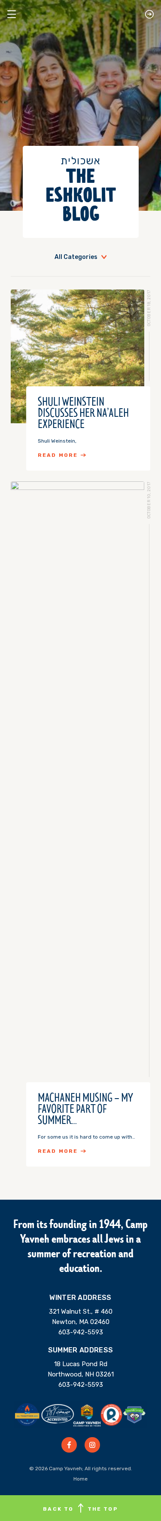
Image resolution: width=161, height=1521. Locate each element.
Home (80, 1478)
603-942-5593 (80, 1332)
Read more (58, 455)
